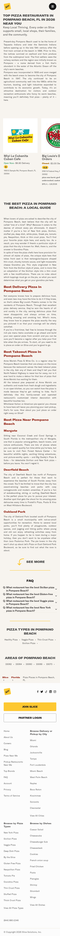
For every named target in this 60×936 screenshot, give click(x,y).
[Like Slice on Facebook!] (37, 691)
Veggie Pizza (10, 845)
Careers (7, 743)
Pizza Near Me (11, 755)
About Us (8, 737)
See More (35, 562)
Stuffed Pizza (10, 894)
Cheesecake (36, 835)
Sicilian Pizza (10, 838)
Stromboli (35, 891)
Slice (5, 677)
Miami (33, 740)
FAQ (6, 777)
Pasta (33, 872)
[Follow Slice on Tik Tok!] (46, 691)
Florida (15, 677)
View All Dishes (37, 905)
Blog (6, 749)
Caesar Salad (36, 829)
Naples (33, 783)
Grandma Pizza (11, 881)
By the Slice (9, 857)
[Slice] (7, 7)
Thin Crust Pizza (12, 888)
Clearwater (35, 808)
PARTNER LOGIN (30, 717)
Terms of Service (12, 795)
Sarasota (34, 801)
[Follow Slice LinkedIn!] (50, 691)
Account (8, 783)
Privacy (7, 789)
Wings (33, 897)
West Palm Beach (38, 777)
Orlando (34, 746)
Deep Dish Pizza (11, 851)
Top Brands (9, 771)
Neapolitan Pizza (12, 869)
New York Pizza (11, 832)
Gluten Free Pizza (12, 863)
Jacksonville (36, 752)
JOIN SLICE (30, 706)
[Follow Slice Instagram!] (55, 691)
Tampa (33, 758)
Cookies (34, 854)
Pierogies (34, 878)
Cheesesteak (36, 848)
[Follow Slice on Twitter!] (41, 691)
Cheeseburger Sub (39, 841)
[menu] (52, 6)
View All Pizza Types (13, 908)
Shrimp (33, 885)
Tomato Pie (9, 875)
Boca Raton (35, 789)
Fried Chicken (37, 866)
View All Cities (37, 815)
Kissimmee (35, 795)
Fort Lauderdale (38, 765)
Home (6, 731)
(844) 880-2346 (11, 920)
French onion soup (39, 860)
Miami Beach (36, 771)
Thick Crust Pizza (12, 900)
